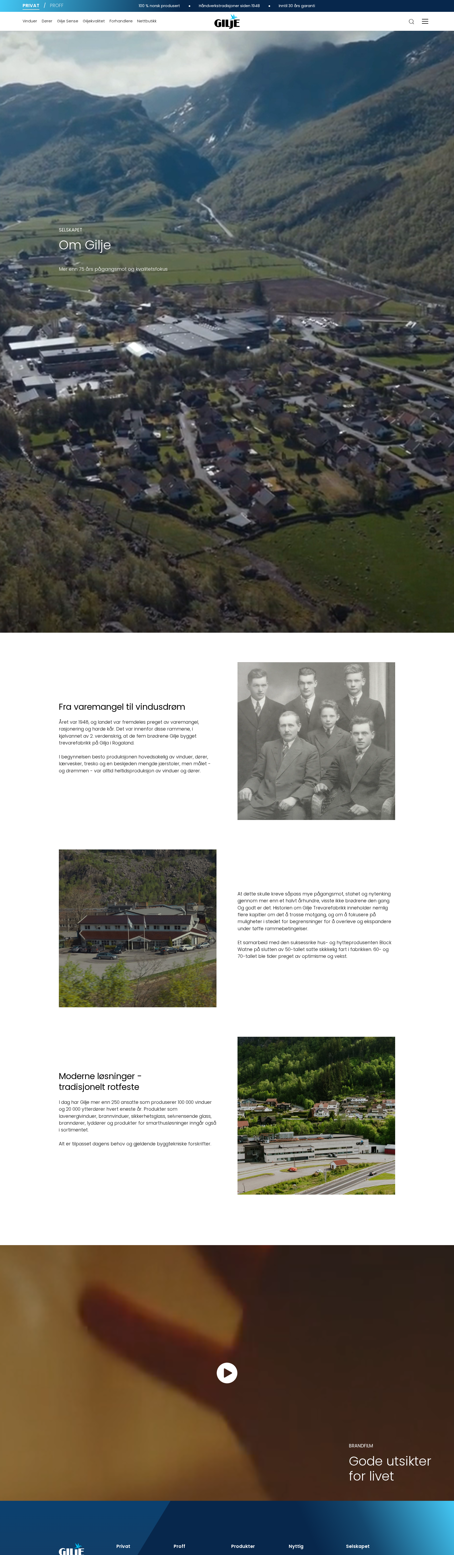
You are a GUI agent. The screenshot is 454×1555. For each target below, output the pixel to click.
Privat (31, 5)
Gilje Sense (67, 21)
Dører (47, 21)
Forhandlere (121, 21)
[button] (425, 21)
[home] (227, 21)
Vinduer (30, 21)
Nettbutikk (147, 21)
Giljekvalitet (94, 21)
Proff (57, 5)
